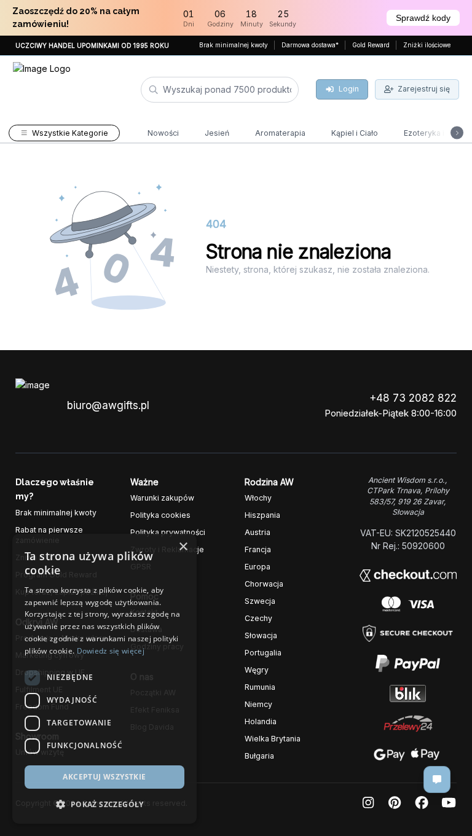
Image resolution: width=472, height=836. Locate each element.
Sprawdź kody (423, 18)
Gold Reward (371, 45)
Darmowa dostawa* (310, 45)
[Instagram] (368, 803)
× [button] (182, 547)
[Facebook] (422, 803)
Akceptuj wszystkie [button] (104, 777)
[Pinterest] (395, 803)
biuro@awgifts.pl (108, 405)
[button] (104, 804)
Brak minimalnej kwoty (233, 45)
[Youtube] (449, 803)
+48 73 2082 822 (413, 398)
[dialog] (104, 679)
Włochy (258, 497)
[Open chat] (436, 779)
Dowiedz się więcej (110, 651)
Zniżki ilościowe (426, 45)
